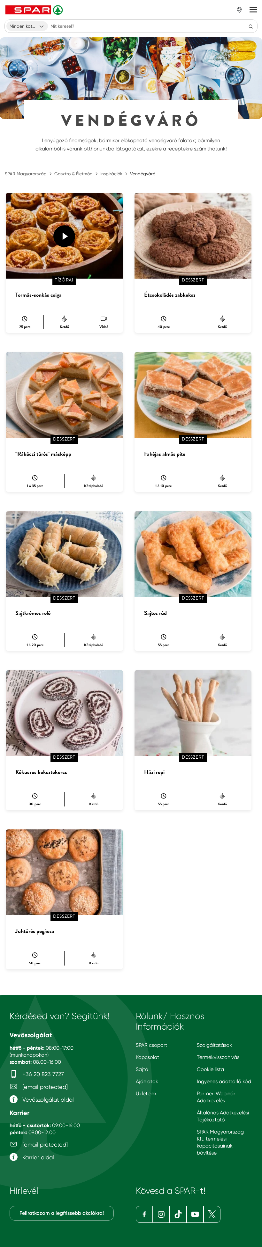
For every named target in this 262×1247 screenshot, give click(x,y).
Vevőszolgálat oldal (47, 1099)
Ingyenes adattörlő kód (224, 1081)
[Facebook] (144, 1214)
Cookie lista (210, 1069)
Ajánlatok (147, 1081)
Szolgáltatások (214, 1045)
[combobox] (27, 26)
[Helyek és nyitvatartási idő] (239, 10)
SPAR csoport (151, 1045)
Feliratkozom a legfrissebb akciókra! (61, 1213)
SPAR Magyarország (26, 173)
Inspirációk (111, 173)
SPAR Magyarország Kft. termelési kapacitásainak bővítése (220, 1142)
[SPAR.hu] (35, 10)
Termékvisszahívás (218, 1057)
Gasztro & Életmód (73, 173)
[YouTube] (195, 1214)
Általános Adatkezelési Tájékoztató (223, 1116)
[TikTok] (178, 1214)
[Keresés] (251, 26)
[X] (212, 1214)
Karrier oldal (37, 1157)
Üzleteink (146, 1093)
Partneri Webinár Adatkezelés (216, 1097)
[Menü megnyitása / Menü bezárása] (253, 10)
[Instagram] (161, 1214)
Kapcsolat (147, 1057)
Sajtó (142, 1069)
